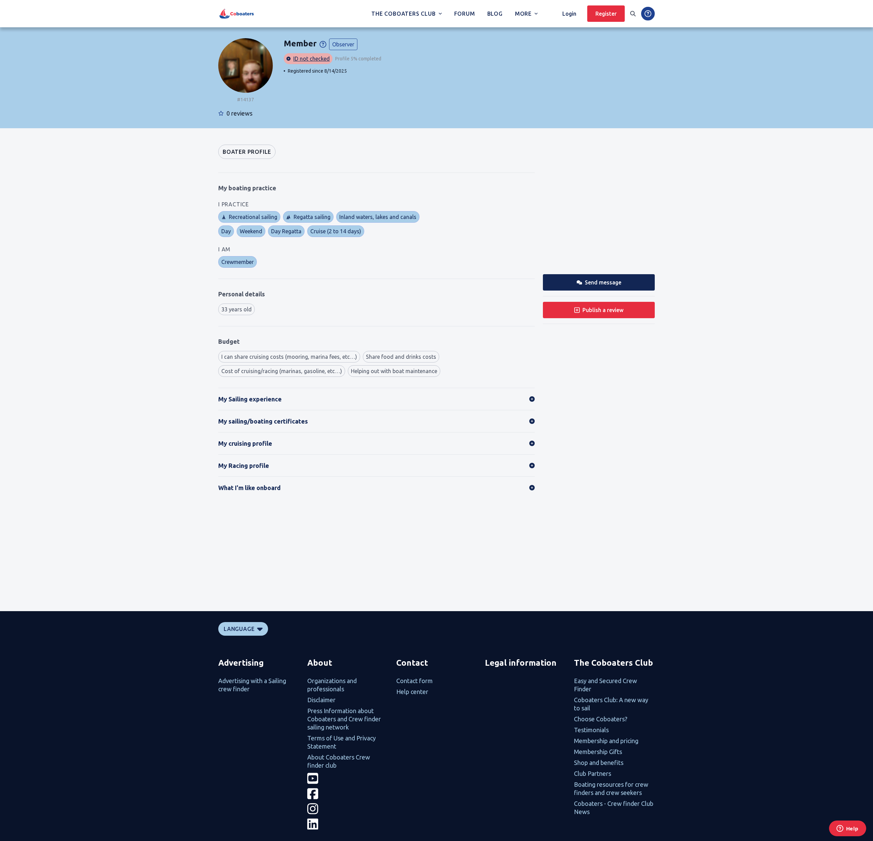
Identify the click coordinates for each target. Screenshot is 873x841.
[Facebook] (347, 793)
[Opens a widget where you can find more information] (847, 829)
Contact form (414, 680)
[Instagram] (347, 808)
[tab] (247, 152)
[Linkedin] (347, 824)
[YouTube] (347, 778)
